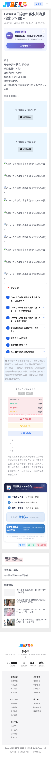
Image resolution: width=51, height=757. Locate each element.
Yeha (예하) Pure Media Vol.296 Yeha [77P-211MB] (30, 610)
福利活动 (14, 734)
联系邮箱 (36, 703)
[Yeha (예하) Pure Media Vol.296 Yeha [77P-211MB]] (9, 612)
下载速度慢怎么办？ (19, 345)
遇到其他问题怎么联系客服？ (23, 352)
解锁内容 (27, 117)
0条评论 (41, 22)
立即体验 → (25, 45)
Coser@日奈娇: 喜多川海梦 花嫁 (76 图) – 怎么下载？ (25, 299)
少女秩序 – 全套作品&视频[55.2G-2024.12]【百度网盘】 (31, 620)
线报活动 (14, 707)
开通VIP (27, 426)
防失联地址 (37, 707)
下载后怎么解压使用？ (20, 338)
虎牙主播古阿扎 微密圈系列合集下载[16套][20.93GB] (31, 600)
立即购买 (27, 419)
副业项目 (36, 688)
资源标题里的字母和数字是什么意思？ (24, 330)
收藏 (32, 545)
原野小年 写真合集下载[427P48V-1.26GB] (31, 591)
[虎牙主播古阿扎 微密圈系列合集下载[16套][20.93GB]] (9, 602)
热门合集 (14, 730)
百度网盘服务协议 (28, 538)
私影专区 (14, 726)
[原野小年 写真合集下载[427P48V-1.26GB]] (9, 592)
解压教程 (27, 433)
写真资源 (20, 22)
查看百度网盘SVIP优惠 (25, 528)
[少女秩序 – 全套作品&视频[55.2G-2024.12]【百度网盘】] (9, 622)
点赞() (43, 545)
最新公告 (14, 737)
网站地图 (14, 711)
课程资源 (36, 681)
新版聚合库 (37, 711)
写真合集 (14, 685)
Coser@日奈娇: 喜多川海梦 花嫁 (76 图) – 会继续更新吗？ (25, 319)
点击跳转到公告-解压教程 (16, 575)
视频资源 (14, 692)
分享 (23, 545)
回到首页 (14, 715)
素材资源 (36, 692)
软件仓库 (36, 685)
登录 (40, 4)
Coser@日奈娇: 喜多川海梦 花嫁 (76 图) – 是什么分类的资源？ (25, 309)
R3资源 (14, 688)
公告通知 (14, 703)
